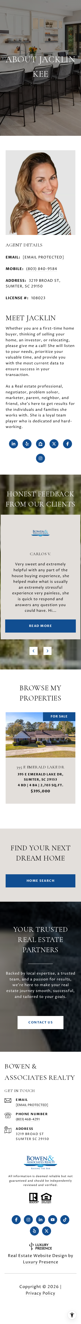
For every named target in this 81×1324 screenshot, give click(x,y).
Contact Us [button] (40, 1022)
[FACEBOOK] (67, 443)
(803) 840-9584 (41, 268)
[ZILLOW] (40, 443)
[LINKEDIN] (13, 443)
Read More (40, 626)
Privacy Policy (40, 1293)
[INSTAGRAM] (40, 458)
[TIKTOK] (64, 1219)
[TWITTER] (54, 443)
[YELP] (27, 443)
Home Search (41, 881)
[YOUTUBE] (52, 1219)
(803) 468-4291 (28, 1119)
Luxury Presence (40, 1262)
